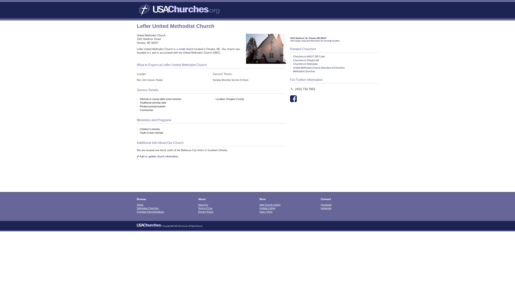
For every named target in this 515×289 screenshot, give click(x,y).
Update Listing (267, 208)
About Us (203, 205)
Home (140, 205)
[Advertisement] (257, 178)
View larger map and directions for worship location (315, 41)
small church (186, 49)
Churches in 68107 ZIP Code (309, 56)
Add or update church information (159, 156)
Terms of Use (205, 208)
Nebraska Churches (148, 208)
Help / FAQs (266, 212)
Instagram (326, 208)
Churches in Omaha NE (306, 60)
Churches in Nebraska (305, 64)
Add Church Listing (270, 205)
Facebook (326, 205)
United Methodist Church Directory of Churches (319, 67)
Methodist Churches (304, 71)
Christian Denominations (150, 212)
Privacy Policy (205, 212)
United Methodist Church (151, 35)
